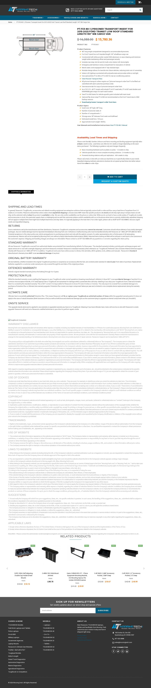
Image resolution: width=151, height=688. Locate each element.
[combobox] (121, 10)
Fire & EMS (12, 634)
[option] (21, 566)
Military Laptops (13, 637)
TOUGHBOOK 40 (48, 631)
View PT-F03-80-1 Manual (118, 125)
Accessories (53, 18)
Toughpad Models (14, 653)
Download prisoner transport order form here (99, 102)
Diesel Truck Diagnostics (16, 659)
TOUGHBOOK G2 (48, 637)
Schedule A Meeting (125, 2)
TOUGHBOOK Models (15, 625)
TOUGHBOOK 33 (48, 640)
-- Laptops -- (47, 625)
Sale (32, 545)
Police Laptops (13, 631)
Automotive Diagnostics (16, 662)
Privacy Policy (81, 635)
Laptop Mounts (13, 644)
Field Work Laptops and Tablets (19, 628)
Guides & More (99, 18)
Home (10, 22)
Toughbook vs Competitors (17, 672)
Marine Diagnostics (14, 665)
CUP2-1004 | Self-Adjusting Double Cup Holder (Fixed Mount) (23, 575)
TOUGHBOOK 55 (48, 628)
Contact (115, 18)
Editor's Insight (13, 656)
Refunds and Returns (84, 640)
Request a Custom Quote (115, 181)
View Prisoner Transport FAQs (92, 79)
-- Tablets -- (47, 644)
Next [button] (144, 568)
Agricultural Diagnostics (16, 669)
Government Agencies (15, 640)
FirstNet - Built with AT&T (16, 650)
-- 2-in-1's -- (46, 634)
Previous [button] (7, 568)
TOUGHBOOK (37, 18)
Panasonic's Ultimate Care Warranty (20, 647)
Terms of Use (82, 638)
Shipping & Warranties (21, 192)
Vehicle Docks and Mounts (76, 18)
